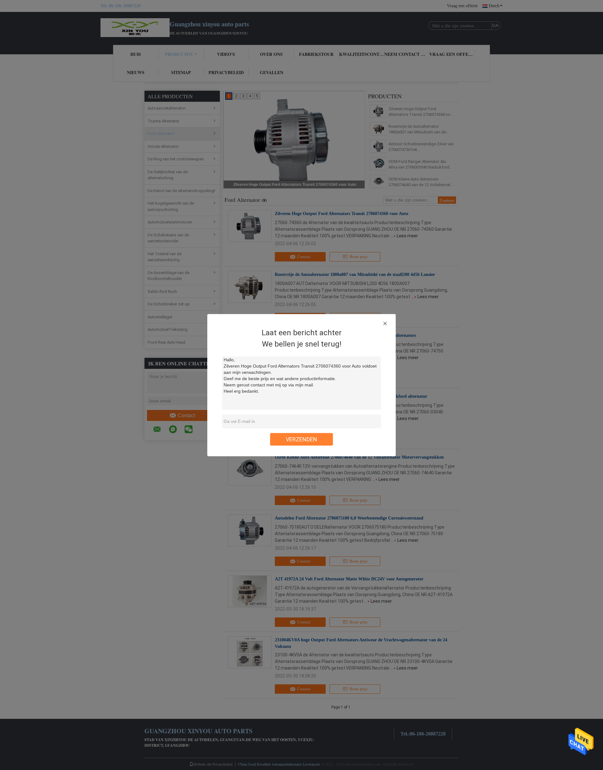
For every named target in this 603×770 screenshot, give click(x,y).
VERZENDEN (301, 439)
